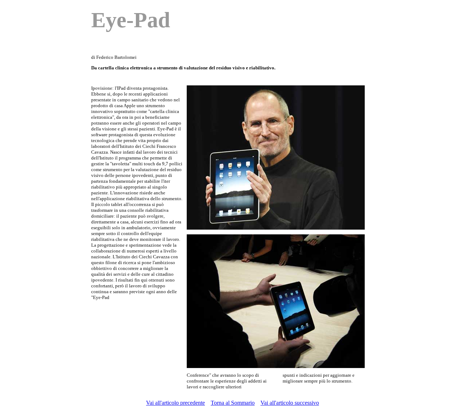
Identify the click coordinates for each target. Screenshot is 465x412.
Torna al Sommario (233, 403)
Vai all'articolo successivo (289, 403)
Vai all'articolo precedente (175, 403)
